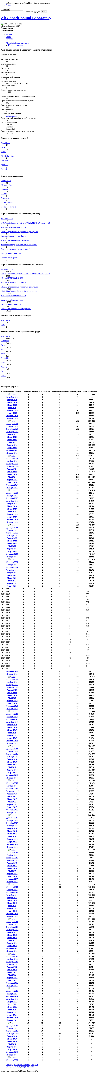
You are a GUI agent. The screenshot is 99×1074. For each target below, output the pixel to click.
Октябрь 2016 (12, 823)
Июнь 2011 (12, 1007)
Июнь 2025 (12, 440)
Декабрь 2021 (12, 562)
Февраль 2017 (12, 810)
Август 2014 (12, 898)
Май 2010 (12, 1044)
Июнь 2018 (12, 764)
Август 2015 (12, 863)
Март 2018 (12, 772)
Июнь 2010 (12, 1041)
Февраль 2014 (12, 914)
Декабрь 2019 (12, 714)
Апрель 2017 (12, 804)
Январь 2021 (12, 674)
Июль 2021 (12, 575)
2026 (13, 394)
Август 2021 (12, 573)
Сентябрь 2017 (12, 791)
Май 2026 (12, 408)
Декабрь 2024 (12, 458)
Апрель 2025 (12, 445)
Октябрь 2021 (12, 567)
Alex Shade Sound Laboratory (26, 18)
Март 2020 (12, 703)
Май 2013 (12, 940)
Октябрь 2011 (12, 996)
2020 (13, 677)
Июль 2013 (12, 935)
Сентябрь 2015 (12, 860)
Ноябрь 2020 (12, 682)
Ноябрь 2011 (12, 994)
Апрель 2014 (12, 908)
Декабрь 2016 (12, 818)
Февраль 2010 (12, 1052)
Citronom (4, 160)
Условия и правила (22, 1065)
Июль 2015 (12, 866)
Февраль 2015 (12, 879)
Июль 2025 (12, 437)
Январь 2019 (12, 743)
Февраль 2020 (12, 706)
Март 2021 (12, 586)
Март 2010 (12, 1049)
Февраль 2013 (12, 948)
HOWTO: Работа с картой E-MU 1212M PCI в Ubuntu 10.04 (25, 223)
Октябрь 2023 (12, 498)
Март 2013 (12, 946)
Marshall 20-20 (7, 219)
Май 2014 (12, 906)
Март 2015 (12, 876)
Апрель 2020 (12, 701)
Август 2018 (12, 759)
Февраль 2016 (12, 844)
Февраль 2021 (12, 671)
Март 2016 (12, 842)
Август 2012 (12, 967)
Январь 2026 (12, 418)
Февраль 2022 (12, 554)
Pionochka (5, 358)
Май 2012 (12, 975)
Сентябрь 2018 (12, 757)
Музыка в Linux (7, 185)
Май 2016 (12, 836)
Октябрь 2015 (12, 858)
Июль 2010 (12, 1039)
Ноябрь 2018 (12, 751)
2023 (13, 490)
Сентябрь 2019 (12, 722)
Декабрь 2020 (12, 679)
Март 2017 (12, 807)
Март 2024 (12, 482)
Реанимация (6, 181)
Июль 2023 (12, 506)
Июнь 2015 (12, 868)
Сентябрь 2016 (12, 826)
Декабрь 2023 (12, 493)
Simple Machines (27, 1067)
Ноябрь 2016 (12, 820)
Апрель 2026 (12, 410)
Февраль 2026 (12, 416)
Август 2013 (12, 932)
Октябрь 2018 (12, 754)
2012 (13, 954)
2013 (13, 919)
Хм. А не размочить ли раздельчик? (15, 249)
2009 (13, 1057)
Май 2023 (12, 511)
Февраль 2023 (12, 519)
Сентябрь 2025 (12, 432)
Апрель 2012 (12, 978)
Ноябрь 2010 (12, 1028)
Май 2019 (12, 733)
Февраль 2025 (12, 450)
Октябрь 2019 (12, 719)
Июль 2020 (12, 693)
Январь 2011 (12, 1020)
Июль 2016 (12, 831)
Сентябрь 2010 (12, 1033)
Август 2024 (12, 469)
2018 (13, 746)
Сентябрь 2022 (12, 535)
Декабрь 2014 (12, 887)
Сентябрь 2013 (12, 930)
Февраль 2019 (12, 741)
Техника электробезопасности (13, 227)
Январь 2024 (12, 488)
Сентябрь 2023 (12, 501)
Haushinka (5, 341)
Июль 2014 (12, 900)
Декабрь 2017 (12, 783)
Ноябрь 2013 (12, 924)
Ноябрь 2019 (12, 717)
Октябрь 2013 (12, 927)
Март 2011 (12, 1015)
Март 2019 (12, 738)
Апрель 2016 (12, 839)
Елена (3, 371)
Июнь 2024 (12, 474)
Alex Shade (5, 143)
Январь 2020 (12, 709)
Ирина (3, 376)
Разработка (5, 198)
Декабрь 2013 (12, 922)
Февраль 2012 (12, 983)
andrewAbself (11, 116)
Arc (2, 349)
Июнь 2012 (12, 972)
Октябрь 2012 (12, 962)
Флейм (4, 194)
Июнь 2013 (12, 938)
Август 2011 (12, 1002)
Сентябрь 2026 (12, 397)
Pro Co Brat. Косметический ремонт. (16, 240)
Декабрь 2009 (12, 1060)
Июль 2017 (12, 796)
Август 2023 (12, 503)
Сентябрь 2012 (12, 964)
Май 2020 (12, 698)
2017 (13, 780)
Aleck (3, 152)
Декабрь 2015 (12, 852)
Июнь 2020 (12, 695)
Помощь (9, 1065)
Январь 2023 (12, 522)
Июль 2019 (12, 727)
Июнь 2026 (12, 405)
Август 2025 (12, 434)
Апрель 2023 (12, 514)
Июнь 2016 (12, 834)
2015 (13, 850)
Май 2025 (12, 442)
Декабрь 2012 (12, 956)
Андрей (4, 169)
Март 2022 (12, 551)
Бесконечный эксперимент (12, 300)
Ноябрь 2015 (12, 855)
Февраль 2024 (12, 485)
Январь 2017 (12, 812)
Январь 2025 (12, 453)
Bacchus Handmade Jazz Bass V (13, 236)
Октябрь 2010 (12, 1031)
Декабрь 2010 (12, 1025)
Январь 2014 (12, 916)
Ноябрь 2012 (12, 959)
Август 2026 (12, 400)
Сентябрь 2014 (12, 895)
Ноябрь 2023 (12, 496)
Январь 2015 (12, 882)
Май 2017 (12, 802)
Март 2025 (12, 448)
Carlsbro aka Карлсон (9, 258)
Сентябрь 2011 (12, 999)
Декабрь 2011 (12, 991)
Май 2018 (12, 767)
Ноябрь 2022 (12, 530)
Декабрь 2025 (12, 424)
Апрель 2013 (12, 943)
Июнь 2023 (12, 509)
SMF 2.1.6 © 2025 (13, 1067)
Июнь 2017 (12, 799)
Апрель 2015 (12, 874)
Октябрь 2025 (12, 429)
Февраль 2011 (12, 1017)
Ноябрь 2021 (12, 565)
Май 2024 (12, 477)
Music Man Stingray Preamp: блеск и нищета (19, 245)
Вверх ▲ (34, 1065)
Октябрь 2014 (12, 892)
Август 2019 (12, 725)
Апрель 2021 (12, 583)
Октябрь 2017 (12, 788)
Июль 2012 (12, 970)
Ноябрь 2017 (12, 786)
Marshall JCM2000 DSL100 (12, 278)
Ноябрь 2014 (12, 890)
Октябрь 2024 (12, 464)
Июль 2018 (12, 762)
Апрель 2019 (12, 735)
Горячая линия (7, 202)
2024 (13, 456)
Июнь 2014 (12, 903)
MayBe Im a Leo (7, 156)
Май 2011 (12, 1010)
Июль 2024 (12, 472)
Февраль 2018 (12, 775)
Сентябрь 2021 (12, 570)
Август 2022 (12, 538)
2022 (13, 525)
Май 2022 (12, 546)
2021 (13, 559)
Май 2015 (12, 871)
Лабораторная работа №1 (11, 253)
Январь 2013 (12, 951)
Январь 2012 (12, 986)
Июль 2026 (12, 402)
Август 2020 (12, 690)
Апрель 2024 (12, 480)
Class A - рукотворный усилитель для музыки (19, 232)
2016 (13, 815)
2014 (13, 884)
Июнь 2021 (12, 578)
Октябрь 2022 (12, 533)
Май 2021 (12, 581)
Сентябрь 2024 (12, 466)
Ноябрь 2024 (12, 461)
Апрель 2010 (12, 1047)
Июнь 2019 (12, 730)
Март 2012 (12, 980)
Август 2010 (12, 1036)
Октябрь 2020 (12, 685)
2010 (13, 1023)
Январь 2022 (12, 557)
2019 (13, 711)
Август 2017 (12, 794)
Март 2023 (12, 517)
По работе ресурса (8, 207)
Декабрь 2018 (12, 749)
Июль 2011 (12, 1004)
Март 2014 (12, 911)
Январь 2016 (12, 847)
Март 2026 (12, 413)
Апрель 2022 (12, 549)
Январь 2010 (12, 1055)
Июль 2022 (12, 541)
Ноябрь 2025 (12, 426)
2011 (13, 988)
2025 (13, 421)
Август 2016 (12, 828)
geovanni (4, 165)
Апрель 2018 (12, 770)
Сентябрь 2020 (12, 687)
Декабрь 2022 (12, 527)
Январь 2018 (12, 778)
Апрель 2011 (12, 1012)
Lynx (3, 147)
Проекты (4, 189)
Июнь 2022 (12, 543)
